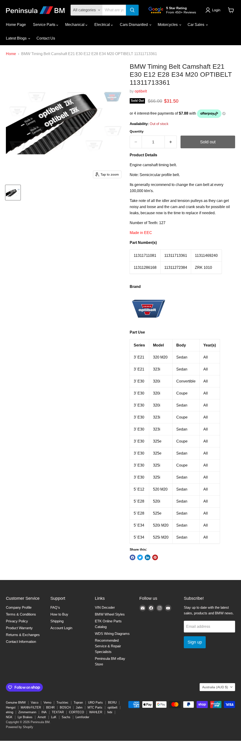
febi (109, 712)
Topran (78, 702)
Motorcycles (168, 25)
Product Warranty (19, 628)
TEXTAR (58, 712)
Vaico (34, 702)
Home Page (16, 25)
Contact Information (21, 642)
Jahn (79, 707)
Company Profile (19, 607)
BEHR (50, 707)
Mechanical (75, 25)
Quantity (137, 131)
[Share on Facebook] (132, 557)
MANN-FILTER (31, 707)
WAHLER (95, 712)
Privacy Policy (17, 621)
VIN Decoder (105, 607)
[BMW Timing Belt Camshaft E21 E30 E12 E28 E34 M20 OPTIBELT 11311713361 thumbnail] (12, 192)
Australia (215, 687)
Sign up (195, 642)
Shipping (57, 621)
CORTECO (76, 712)
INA (44, 712)
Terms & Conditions (21, 614)
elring (9, 712)
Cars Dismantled (134, 25)
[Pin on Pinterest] (155, 557)
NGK (9, 717)
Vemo (47, 702)
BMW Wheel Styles (110, 614)
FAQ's (55, 607)
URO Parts (95, 702)
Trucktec (62, 702)
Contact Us (45, 38)
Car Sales (196, 25)
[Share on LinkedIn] (147, 557)
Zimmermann (27, 712)
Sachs (66, 717)
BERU (112, 702)
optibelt (141, 91)
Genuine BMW (16, 702)
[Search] (132, 10)
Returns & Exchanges (23, 635)
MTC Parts (95, 707)
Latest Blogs (17, 38)
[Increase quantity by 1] (171, 142)
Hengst (11, 707)
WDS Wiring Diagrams (112, 634)
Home (11, 54)
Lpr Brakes (25, 717)
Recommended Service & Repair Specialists (108, 646)
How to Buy (59, 614)
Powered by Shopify (19, 727)
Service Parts (44, 25)
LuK (53, 717)
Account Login (61, 628)
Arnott (42, 717)
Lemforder (82, 717)
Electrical (102, 25)
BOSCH (65, 707)
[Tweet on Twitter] (140, 557)
